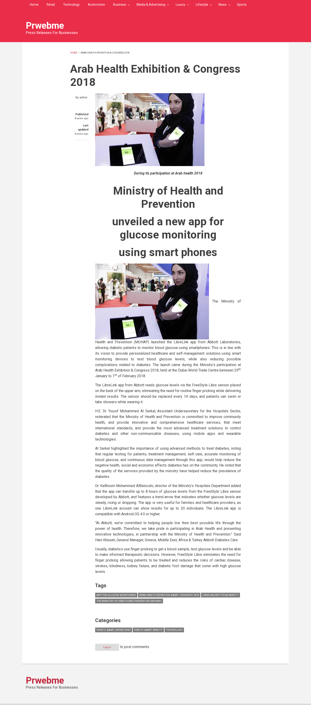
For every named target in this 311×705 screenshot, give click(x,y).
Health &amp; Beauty (148, 629)
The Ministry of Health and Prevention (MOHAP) (129, 601)
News (223, 4)
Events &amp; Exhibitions (114, 629)
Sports (242, 4)
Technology (71, 4)
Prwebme (45, 25)
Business (119, 4)
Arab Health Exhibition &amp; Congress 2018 (169, 595)
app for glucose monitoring (116, 595)
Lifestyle (202, 4)
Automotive (96, 4)
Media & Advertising (151, 4)
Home (34, 4)
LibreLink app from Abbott (220, 595)
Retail (51, 4)
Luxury (180, 4)
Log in (107, 647)
